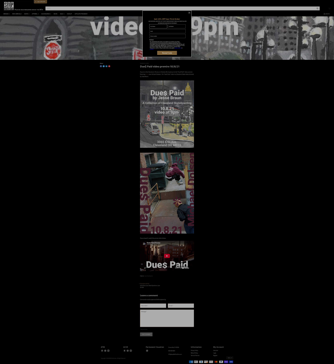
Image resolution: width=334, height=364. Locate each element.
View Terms (178, 48)
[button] (189, 13)
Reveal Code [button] (167, 53)
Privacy (152, 49)
